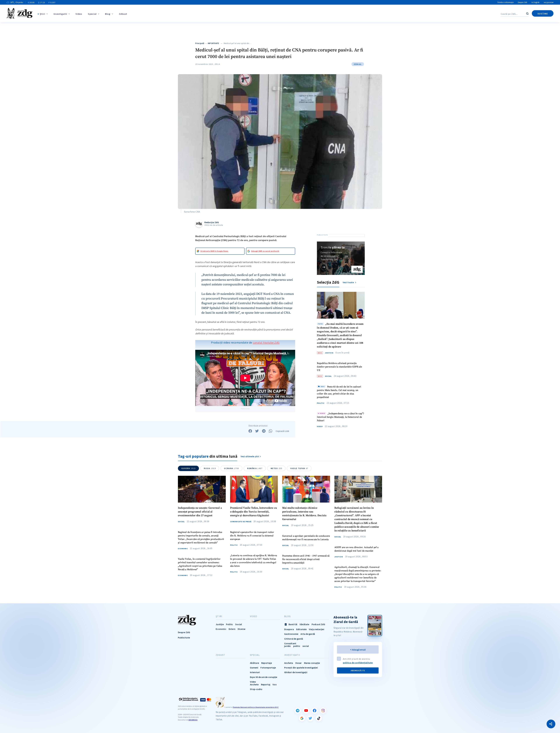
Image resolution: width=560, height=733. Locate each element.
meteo (276, 468)
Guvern (188, 468)
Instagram (323, 710)
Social (328, 376)
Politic (320, 403)
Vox (275, 684)
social (305, 646)
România (254, 468)
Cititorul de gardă (293, 638)
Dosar (298, 662)
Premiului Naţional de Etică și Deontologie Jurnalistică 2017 (256, 707)
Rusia (210, 468)
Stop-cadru (256, 689)
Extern (232, 628)
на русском (548, 2)
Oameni (254, 667)
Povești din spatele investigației (301, 667)
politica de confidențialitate (358, 662)
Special (92, 13)
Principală (199, 43)
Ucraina (231, 468)
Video (79, 13)
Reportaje (266, 662)
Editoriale (301, 629)
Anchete (254, 684)
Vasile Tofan (299, 468)
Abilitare (254, 662)
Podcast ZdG (318, 624)
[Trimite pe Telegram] (264, 431)
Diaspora (289, 629)
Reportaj (265, 684)
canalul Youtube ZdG (266, 342)
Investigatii (60, 13)
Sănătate (304, 624)
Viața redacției (316, 629)
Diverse (241, 628)
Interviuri (255, 672)
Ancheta (288, 662)
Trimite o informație (505, 2)
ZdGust (123, 13)
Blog (107, 13)
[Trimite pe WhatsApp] (270, 431)
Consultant (290, 643)
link (324, 267)
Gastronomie (291, 633)
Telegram (298, 710)
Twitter (310, 718)
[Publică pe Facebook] (250, 431)
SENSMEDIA (192, 720)
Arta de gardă (308, 633)
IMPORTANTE (213, 43)
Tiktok (319, 718)
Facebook (315, 710)
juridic (287, 646)
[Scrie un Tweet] (257, 431)
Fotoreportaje (268, 667)
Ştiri (42, 13)
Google (302, 718)
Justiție (329, 353)
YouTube (306, 710)
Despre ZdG (522, 2)
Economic (183, 548)
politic (296, 646)
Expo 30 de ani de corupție (263, 677)
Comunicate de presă (240, 522)
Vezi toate (348, 282)
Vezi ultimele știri (250, 456)
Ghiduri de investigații (295, 672)
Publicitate (184, 637)
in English (535, 2)
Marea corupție (312, 662)
